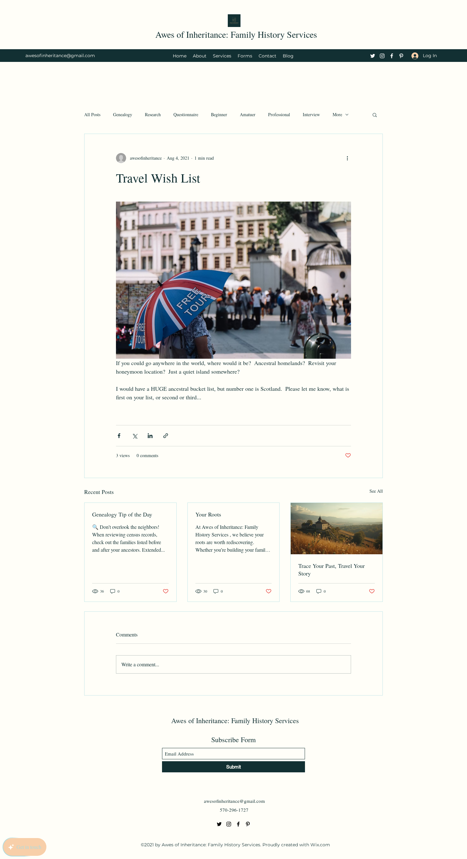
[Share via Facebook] (119, 436)
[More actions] (347, 158)
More (337, 114)
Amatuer (247, 114)
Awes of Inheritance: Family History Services (236, 34)
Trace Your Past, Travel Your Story (331, 569)
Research (153, 114)
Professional (279, 114)
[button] (375, 114)
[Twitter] (372, 56)
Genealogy (122, 114)
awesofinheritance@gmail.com (60, 55)
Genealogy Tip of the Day (122, 514)
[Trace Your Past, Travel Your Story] (336, 528)
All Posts (92, 114)
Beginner (219, 114)
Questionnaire (185, 114)
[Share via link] (166, 436)
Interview (311, 114)
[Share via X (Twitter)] (135, 436)
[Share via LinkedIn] (150, 436)
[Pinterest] (401, 56)
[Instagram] (382, 56)
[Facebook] (392, 56)
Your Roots (208, 514)
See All (376, 491)
